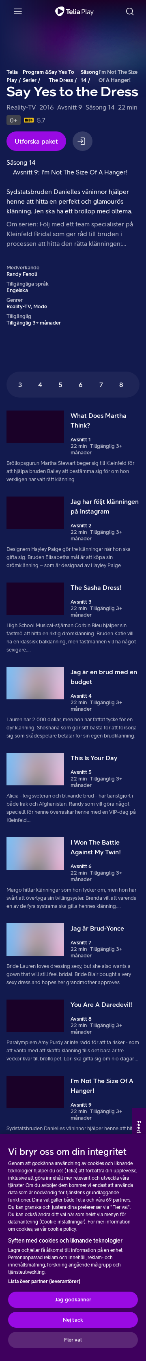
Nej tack (73, 1320)
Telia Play (12, 76)
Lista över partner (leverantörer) (44, 1281)
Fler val (73, 1340)
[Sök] (130, 11)
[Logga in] (82, 141)
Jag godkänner (73, 1299)
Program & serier (36, 76)
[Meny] (18, 11)
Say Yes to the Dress (61, 76)
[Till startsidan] (74, 11)
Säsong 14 (90, 76)
